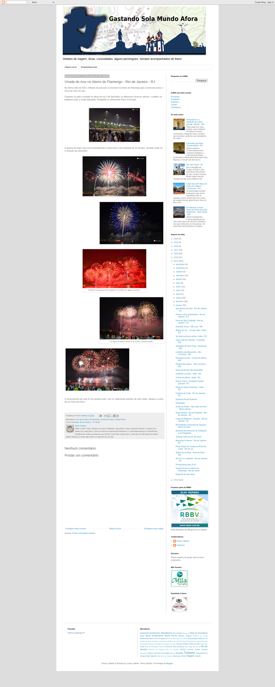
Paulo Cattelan (182, 541)
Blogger (169, 663)
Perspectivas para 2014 (186, 465)
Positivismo (203, 644)
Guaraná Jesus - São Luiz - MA (189, 327)
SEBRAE (190, 649)
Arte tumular (177, 633)
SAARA (183, 649)
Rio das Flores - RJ (194, 165)
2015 (176, 257)
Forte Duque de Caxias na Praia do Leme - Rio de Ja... (191, 447)
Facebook (175, 97)
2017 (176, 250)
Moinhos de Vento (200, 636)
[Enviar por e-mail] (105, 415)
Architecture (155, 633)
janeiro (179, 305)
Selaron (151, 653)
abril (178, 294)
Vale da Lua (161, 656)
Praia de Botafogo (151, 647)
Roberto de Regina (156, 649)
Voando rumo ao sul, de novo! (188, 437)
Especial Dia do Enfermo (186, 399)
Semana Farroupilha (162, 653)
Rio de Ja (196, 647)
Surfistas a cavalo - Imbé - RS (188, 374)
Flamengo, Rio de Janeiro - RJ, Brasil (85, 422)
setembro (180, 275)
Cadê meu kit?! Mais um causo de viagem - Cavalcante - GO (196, 186)
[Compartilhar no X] (111, 415)
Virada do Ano (120, 419)
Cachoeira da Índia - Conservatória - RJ (195, 144)
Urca (206, 653)
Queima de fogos (107, 419)
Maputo (189, 636)
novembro (180, 268)
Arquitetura (166, 633)
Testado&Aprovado (89, 67)
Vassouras (177, 656)
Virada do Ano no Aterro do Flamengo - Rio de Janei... (188, 469)
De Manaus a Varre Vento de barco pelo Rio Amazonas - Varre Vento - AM (196, 211)
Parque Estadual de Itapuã (191, 641)
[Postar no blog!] (108, 415)
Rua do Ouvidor (172, 649)
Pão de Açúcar (178, 647)
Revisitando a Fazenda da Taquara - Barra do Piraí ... (191, 426)
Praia (142, 647)
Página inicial (71, 67)
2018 (176, 246)
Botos (142, 636)
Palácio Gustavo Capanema (156, 641)
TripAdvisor (176, 107)
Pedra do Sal (194, 644)
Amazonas (144, 633)
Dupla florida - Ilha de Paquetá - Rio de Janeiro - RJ (191, 414)
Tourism (179, 653)
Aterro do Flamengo (92, 419)
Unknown (180, 545)
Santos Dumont (201, 649)
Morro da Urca (171, 638)
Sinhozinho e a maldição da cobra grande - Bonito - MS (195, 122)
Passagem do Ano (169, 644)
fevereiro (180, 301)
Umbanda (199, 653)
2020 (176, 239)
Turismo (189, 652)
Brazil (148, 636)
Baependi (186, 633)
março (179, 298)
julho (178, 283)
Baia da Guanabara (199, 633)
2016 (176, 253)
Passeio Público (182, 644)
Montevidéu (144, 638)
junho (178, 287)
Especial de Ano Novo (185, 474)
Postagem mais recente (75, 529)
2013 (176, 480)
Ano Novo (80, 419)
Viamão (198, 656)
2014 (176, 261)
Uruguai (143, 656)
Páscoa (161, 647)
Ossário (143, 641)
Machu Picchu (170, 636)
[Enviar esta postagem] (100, 416)
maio (178, 290)
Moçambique (193, 638)
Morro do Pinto (182, 638)
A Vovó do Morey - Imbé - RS (188, 377)
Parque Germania (155, 644)
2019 (176, 242)
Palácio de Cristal (174, 641)
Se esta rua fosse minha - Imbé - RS (191, 336)
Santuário (143, 653)
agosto (179, 279)
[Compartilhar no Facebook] (114, 415)
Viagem (190, 656)
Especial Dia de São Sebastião (189, 370)
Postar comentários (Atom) (83, 533)
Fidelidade (180, 403)
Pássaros (168, 647)
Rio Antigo (189, 647)
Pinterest (175, 102)
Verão (184, 656)
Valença (170, 656)
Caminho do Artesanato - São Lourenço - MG (188, 353)
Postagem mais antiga (153, 529)
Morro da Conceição (157, 638)
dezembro (180, 264)
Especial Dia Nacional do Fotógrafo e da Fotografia (191, 432)
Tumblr (174, 105)
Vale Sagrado (152, 656)
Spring (172, 653)
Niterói (201, 638)
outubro (179, 272)
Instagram (175, 99)
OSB (206, 638)
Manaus (181, 636)
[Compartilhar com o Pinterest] (117, 415)
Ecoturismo (157, 635)
